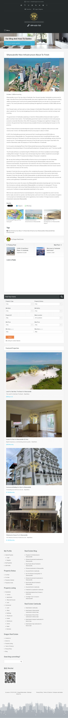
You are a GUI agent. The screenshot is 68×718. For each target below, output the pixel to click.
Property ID (9, 315)
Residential (8, 592)
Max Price (37, 322)
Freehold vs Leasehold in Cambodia (34, 589)
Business (9, 629)
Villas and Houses (11, 600)
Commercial (8, 605)
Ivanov (8, 692)
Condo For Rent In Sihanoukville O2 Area (17, 439)
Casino (8, 623)
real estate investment (29, 189)
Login (8, 557)
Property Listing (9, 643)
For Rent (7, 574)
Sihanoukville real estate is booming (38, 183)
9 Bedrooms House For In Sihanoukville (17, 535)
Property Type (9, 301)
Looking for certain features (13, 340)
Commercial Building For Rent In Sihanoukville (18, 487)
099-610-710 (36, 25)
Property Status (39, 301)
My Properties (8, 563)
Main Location (38, 315)
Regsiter (9, 560)
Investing (18, 94)
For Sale (7, 577)
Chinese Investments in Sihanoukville (34, 568)
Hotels (8, 618)
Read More (26, 394)
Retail (8, 626)
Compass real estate (57, 692)
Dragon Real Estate (18, 239)
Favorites (28, 9)
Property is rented (9, 580)
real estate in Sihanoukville (28, 185)
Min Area (10, 329)
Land (8, 602)
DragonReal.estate (21, 692)
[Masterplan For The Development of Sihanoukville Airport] (52, 214)
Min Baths (37, 308)
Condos (8, 594)
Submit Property (9, 555)
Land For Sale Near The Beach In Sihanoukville (18, 391)
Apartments (9, 597)
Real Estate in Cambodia (31, 607)
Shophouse (9, 615)
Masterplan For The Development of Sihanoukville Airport (52, 221)
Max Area (39, 329)
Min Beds (8, 308)
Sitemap (29, 692)
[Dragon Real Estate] (34, 16)
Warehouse (9, 621)
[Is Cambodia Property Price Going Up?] (15, 214)
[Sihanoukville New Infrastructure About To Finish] (34, 74)
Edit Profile (7, 565)
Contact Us (8, 638)
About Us (7, 640)
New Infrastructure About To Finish (17, 230)
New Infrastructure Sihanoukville (36, 230)
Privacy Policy (8, 648)
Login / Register (39, 9)
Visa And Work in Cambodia (32, 571)
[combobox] (19, 304)
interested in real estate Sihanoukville (17, 199)
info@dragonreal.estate (37, 1)
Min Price (8, 322)
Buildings (9, 613)
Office (8, 610)
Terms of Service (9, 646)
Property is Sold (9, 582)
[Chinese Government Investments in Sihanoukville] (33, 214)
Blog (6, 651)
